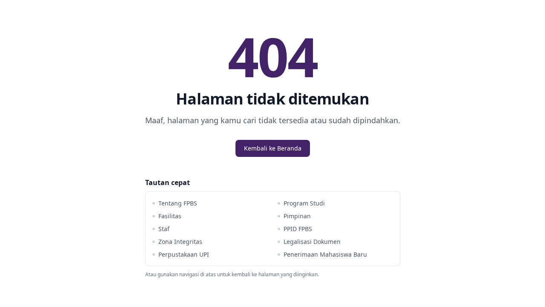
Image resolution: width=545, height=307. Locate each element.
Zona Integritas (180, 241)
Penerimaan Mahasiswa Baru (325, 254)
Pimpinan (297, 216)
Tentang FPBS (177, 203)
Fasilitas (169, 216)
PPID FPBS (298, 229)
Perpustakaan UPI (183, 254)
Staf (163, 229)
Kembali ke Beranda (272, 148)
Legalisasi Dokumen (312, 241)
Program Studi (304, 203)
